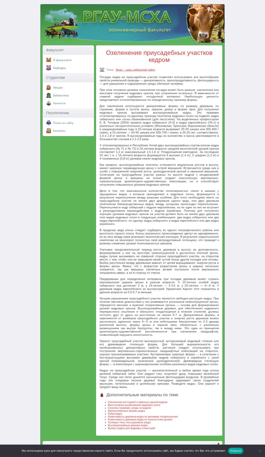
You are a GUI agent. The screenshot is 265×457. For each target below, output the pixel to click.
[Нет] (260, 451)
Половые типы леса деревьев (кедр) (129, 422)
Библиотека (61, 95)
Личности (59, 103)
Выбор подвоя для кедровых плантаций (131, 428)
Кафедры (59, 68)
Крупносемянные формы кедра (126, 410)
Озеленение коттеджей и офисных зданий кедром (137, 402)
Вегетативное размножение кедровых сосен (134, 405)
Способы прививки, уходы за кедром (129, 408)
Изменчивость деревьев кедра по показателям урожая (140, 419)
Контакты (59, 130)
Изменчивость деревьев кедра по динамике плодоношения (143, 416)
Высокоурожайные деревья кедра (128, 425)
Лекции (58, 87)
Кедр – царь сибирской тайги (135, 69)
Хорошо (235, 450)
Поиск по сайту (63, 123)
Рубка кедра (115, 413)
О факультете (62, 60)
